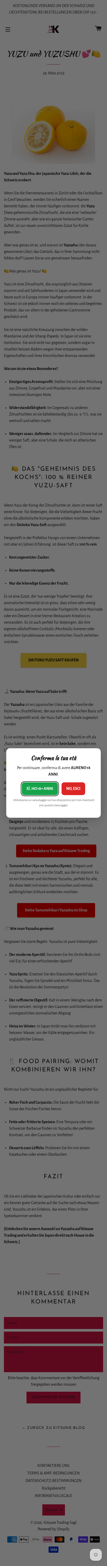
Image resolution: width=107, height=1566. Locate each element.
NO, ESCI (73, 789)
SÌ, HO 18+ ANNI (39, 789)
